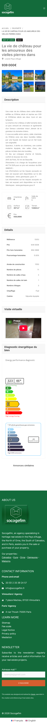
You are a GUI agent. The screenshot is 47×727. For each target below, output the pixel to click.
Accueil (5, 28)
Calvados (6, 557)
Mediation (7, 637)
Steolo (33, 694)
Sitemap (6, 622)
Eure (15, 557)
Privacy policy (9, 633)
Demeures (32, 557)
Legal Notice (8, 630)
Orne (22, 557)
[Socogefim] (8, 8)
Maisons (6, 561)
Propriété (16, 28)
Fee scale (6, 626)
